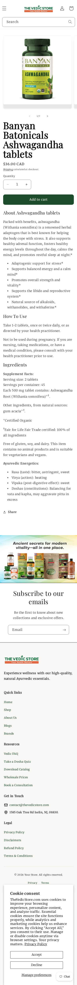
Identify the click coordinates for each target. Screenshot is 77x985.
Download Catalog (17, 769)
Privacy (32, 882)
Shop (7, 710)
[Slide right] (47, 116)
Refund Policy (14, 848)
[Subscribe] (64, 630)
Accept (37, 955)
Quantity (9, 176)
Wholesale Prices (16, 777)
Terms (45, 882)
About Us (10, 718)
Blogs (8, 725)
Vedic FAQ (11, 754)
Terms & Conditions (18, 856)
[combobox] (38, 22)
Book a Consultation (18, 785)
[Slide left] (29, 116)
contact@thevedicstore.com (29, 805)
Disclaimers (12, 840)
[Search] (70, 22)
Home (8, 702)
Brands (9, 733)
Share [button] (12, 512)
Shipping (8, 169)
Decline (36, 965)
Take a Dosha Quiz (17, 761)
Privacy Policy (35, 944)
